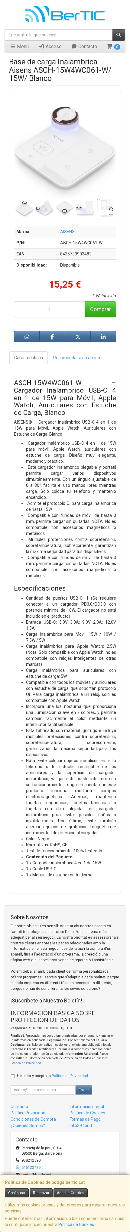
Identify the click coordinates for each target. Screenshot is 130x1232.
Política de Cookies (76, 1224)
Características (28, 357)
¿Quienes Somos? (28, 1125)
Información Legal (87, 1106)
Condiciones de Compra (33, 1119)
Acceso (53, 46)
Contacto (87, 46)
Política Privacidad (28, 1112)
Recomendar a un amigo (76, 357)
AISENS (67, 231)
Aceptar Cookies (70, 1193)
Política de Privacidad (26, 1063)
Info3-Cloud (81, 1125)
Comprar (100, 309)
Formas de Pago (85, 1119)
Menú (22, 46)
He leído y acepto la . (53, 1075)
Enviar (84, 1090)
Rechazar (41, 1193)
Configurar (16, 1193)
